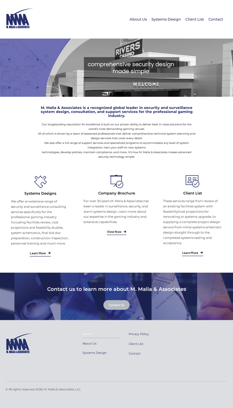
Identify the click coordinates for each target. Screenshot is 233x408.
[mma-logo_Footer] (19, 332)
